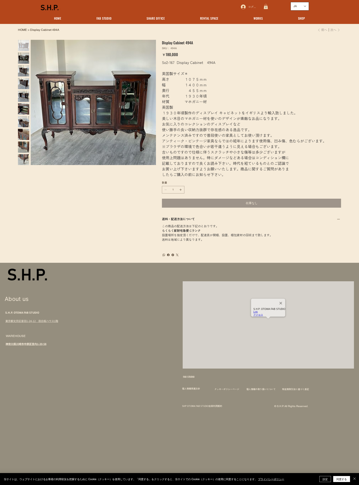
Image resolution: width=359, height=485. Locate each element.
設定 (325, 479)
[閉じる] (354, 479)
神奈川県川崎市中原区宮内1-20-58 (26, 344)
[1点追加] (180, 189)
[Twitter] (177, 255)
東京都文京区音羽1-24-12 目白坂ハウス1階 (31, 321)
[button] (266, 6)
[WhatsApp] (164, 255)
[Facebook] (168, 255)
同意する (341, 479)
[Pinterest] (173, 255)
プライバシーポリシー (271, 479)
